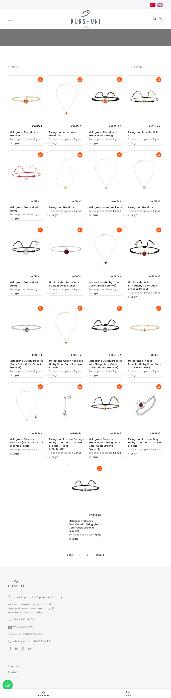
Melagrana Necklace (61, 207)
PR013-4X (36, 201)
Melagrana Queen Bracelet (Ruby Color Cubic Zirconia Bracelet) (26, 364)
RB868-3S (75, 433)
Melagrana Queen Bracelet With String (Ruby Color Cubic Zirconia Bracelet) (105, 364)
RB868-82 (95, 515)
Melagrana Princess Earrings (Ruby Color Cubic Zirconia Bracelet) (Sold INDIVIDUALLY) (66, 444)
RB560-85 (154, 276)
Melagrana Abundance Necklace (63, 133)
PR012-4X (154, 126)
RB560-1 (76, 276)
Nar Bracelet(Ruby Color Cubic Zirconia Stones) (64, 284)
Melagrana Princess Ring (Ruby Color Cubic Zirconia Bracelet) (144, 443)
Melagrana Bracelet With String (143, 133)
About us (13, 666)
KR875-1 (37, 126)
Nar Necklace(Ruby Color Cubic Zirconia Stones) (104, 284)
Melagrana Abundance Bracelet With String (103, 133)
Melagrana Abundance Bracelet (24, 133)
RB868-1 (155, 355)
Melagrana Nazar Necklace (105, 207)
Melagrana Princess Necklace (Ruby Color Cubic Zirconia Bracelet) (27, 443)
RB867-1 (37, 355)
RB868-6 (155, 433)
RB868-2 (37, 433)
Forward (99, 554)
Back (70, 554)
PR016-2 (155, 201)
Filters (14, 66)
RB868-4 (115, 433)
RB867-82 (115, 355)
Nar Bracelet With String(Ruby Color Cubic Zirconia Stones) (142, 286)
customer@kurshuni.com (28, 634)
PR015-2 (116, 201)
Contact (13, 672)
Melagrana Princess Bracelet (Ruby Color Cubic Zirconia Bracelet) (144, 364)
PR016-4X (36, 276)
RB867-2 (76, 355)
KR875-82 (115, 126)
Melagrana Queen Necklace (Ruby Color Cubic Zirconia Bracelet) (66, 364)
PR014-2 (76, 201)
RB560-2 (116, 276)
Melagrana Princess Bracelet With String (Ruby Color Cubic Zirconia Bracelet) (105, 444)
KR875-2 (76, 126)
